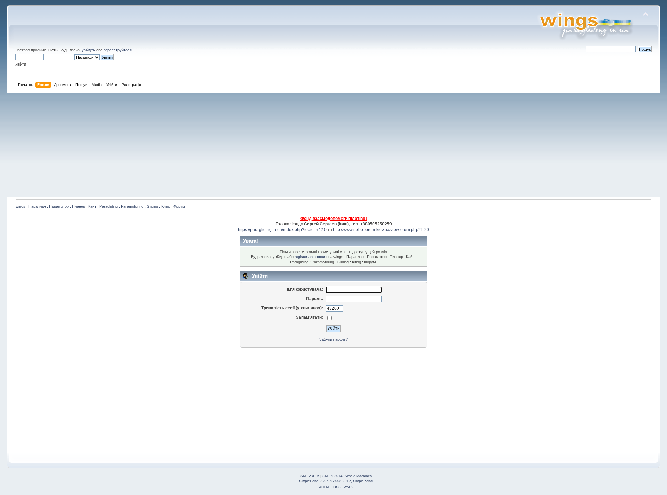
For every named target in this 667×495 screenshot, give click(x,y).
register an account (311, 257)
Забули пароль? (333, 339)
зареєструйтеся (118, 50)
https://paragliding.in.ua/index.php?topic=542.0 (282, 229)
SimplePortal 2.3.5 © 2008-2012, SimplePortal (336, 481)
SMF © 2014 (332, 476)
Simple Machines (358, 476)
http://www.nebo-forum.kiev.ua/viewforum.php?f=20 (381, 229)
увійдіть (88, 50)
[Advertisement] (333, 145)
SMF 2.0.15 (309, 476)
